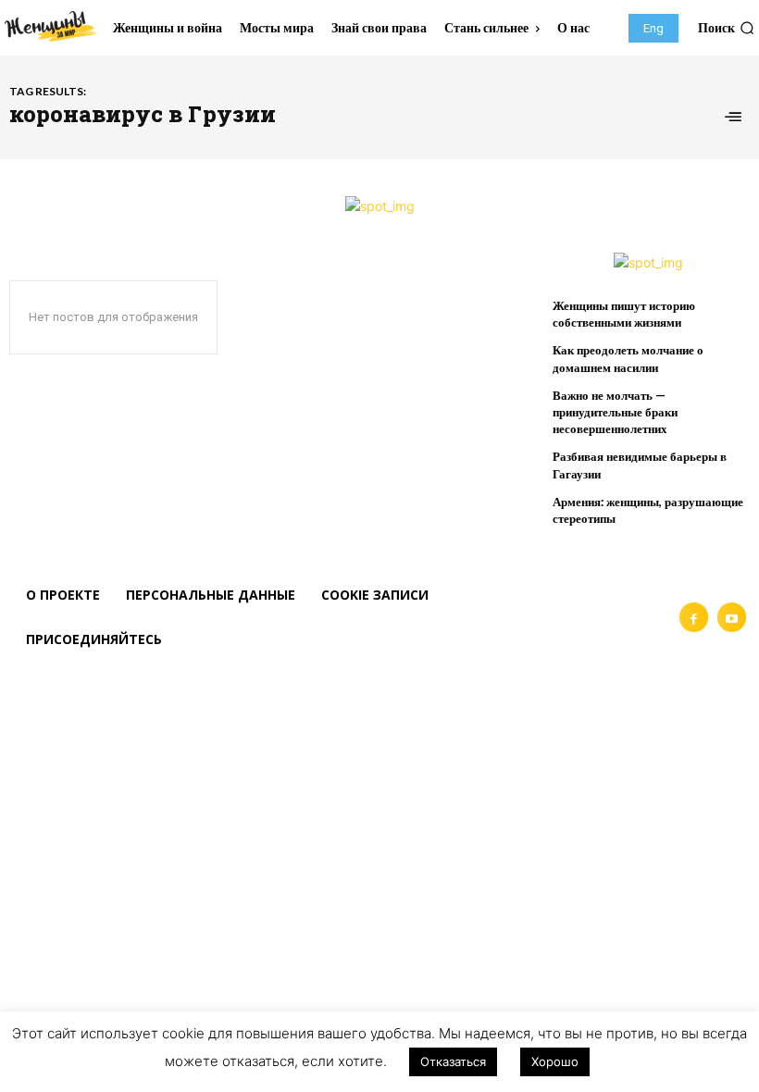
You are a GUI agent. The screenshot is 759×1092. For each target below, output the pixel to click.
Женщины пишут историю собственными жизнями (624, 313)
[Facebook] (693, 616)
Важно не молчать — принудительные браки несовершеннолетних (615, 412)
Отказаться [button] (453, 1061)
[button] (726, 28)
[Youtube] (731, 616)
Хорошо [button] (555, 1061)
